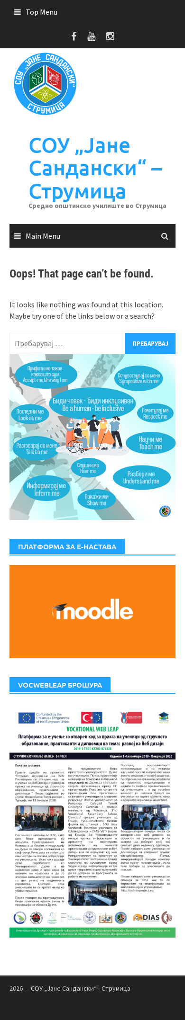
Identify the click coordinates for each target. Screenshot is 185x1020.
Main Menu (43, 236)
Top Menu (41, 12)
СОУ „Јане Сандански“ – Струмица (95, 168)
